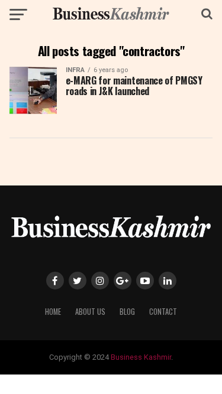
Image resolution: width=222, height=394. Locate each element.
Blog (127, 311)
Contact (163, 311)
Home (53, 311)
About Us (90, 311)
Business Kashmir (141, 357)
